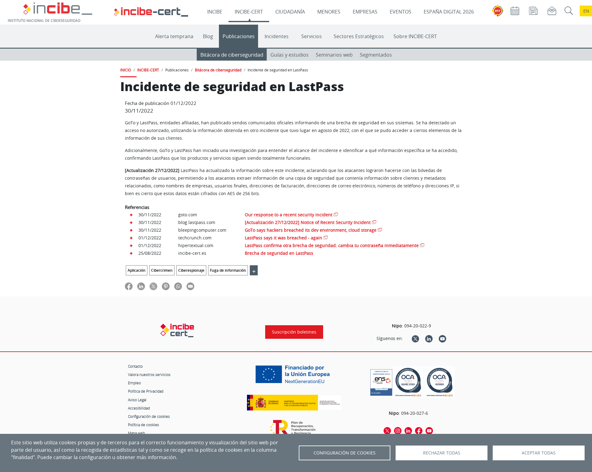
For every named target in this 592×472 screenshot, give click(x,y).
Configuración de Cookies (345, 453)
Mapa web (136, 432)
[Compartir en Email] (190, 286)
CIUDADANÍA (290, 11)
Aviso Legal (137, 399)
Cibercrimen (162, 270)
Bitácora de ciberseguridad (231, 54)
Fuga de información (228, 270)
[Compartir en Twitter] (153, 286)
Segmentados (376, 54)
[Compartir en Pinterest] (166, 286)
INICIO (125, 69)
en (586, 11)
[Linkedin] (429, 338)
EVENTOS (400, 11)
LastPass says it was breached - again (283, 238)
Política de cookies (143, 424)
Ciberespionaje (191, 270)
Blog (208, 36)
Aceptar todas (539, 453)
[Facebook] (418, 430)
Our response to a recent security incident (288, 215)
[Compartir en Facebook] (129, 286)
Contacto (135, 366)
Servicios (311, 36)
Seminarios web (334, 54)
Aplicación (137, 270)
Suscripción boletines (294, 332)
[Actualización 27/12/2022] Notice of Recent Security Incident (308, 222)
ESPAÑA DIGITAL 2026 (449, 11)
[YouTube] (442, 338)
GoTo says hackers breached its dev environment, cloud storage (310, 230)
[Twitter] (415, 338)
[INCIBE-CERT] (177, 330)
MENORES (328, 11)
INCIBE (214, 11)
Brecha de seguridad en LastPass (279, 253)
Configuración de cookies (149, 416)
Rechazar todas (441, 453)
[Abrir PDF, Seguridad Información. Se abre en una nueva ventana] (408, 382)
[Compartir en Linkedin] (141, 286)
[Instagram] (397, 430)
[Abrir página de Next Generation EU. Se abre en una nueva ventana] (294, 377)
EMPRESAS (365, 11)
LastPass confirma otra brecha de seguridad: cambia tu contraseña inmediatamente (332, 245)
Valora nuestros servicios (149, 374)
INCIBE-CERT (249, 11)
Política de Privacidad (145, 391)
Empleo (134, 382)
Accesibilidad (139, 408)
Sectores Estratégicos (359, 36)
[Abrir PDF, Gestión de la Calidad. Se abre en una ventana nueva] (440, 382)
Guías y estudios (289, 54)
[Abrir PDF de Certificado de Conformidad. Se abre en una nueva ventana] (381, 381)
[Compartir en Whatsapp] (178, 286)
